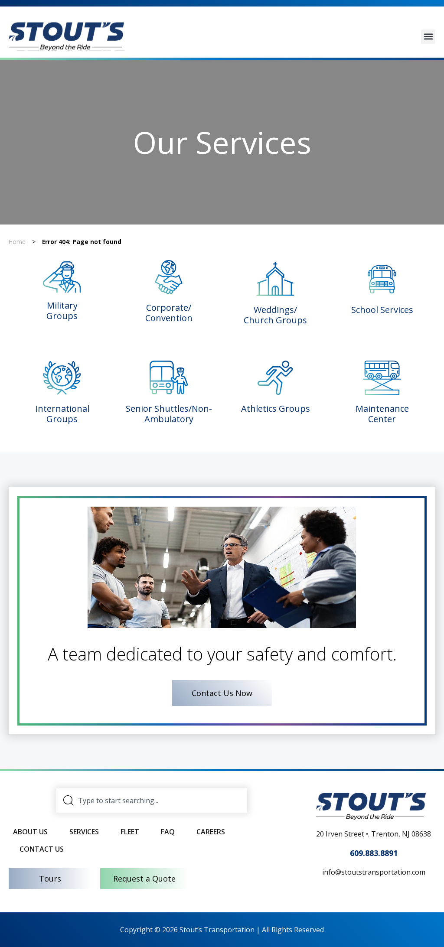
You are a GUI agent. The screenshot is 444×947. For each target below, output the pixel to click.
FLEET (130, 831)
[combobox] (151, 800)
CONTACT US (42, 849)
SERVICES (84, 831)
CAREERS (210, 831)
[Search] (69, 800)
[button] (428, 36)
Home (17, 242)
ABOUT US (30, 831)
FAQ (168, 831)
